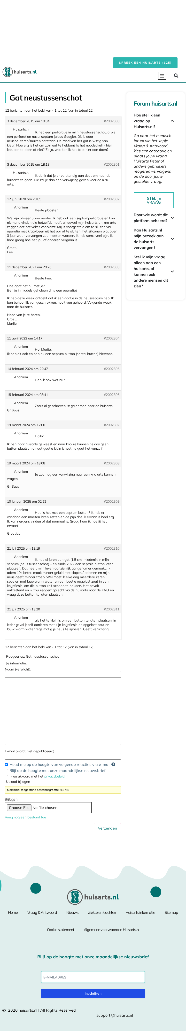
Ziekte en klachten (102, 912)
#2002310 (111, 548)
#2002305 (111, 369)
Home (12, 912)
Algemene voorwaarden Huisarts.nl (111, 929)
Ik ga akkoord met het (37, 776)
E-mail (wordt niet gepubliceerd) (29, 751)
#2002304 (111, 338)
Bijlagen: (11, 799)
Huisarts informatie (140, 912)
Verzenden (107, 828)
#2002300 (111, 121)
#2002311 (111, 609)
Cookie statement (60, 929)
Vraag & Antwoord (42, 912)
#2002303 (111, 267)
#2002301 (111, 164)
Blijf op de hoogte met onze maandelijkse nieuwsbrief (57, 770)
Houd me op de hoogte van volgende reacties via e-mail (60, 764)
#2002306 (111, 394)
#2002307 (111, 425)
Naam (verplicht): (18, 669)
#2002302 (111, 199)
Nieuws (72, 912)
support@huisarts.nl (114, 1015)
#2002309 (111, 501)
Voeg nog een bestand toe (25, 817)
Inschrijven (93, 993)
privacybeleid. (54, 776)
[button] (162, 76)
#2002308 (111, 463)
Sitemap (171, 912)
